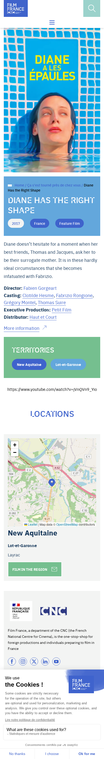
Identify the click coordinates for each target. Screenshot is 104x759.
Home (19, 184)
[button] (52, 482)
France (39, 223)
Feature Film (69, 223)
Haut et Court (43, 317)
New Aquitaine (29, 364)
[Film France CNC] (16, 8)
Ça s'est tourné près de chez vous (54, 184)
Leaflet (32, 524)
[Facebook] (12, 661)
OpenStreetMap (67, 524)
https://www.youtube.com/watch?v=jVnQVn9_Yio (52, 389)
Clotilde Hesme (38, 295)
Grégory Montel (20, 302)
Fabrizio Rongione (74, 295)
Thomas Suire (52, 302)
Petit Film (61, 309)
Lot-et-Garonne (68, 364)
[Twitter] (34, 661)
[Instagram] (23, 661)
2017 (16, 223)
